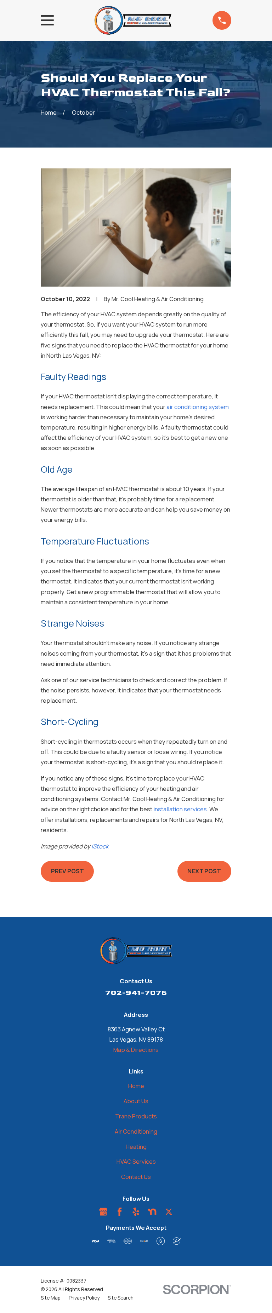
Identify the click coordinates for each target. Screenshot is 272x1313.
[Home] (133, 20)
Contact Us (136, 1177)
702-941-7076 (136, 992)
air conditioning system (197, 407)
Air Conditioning (136, 1131)
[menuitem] (50, 1298)
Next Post (204, 871)
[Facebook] (119, 1212)
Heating (136, 1146)
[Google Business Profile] (103, 1212)
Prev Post (67, 871)
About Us (136, 1101)
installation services (180, 809)
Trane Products (136, 1116)
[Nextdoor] (152, 1212)
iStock (99, 846)
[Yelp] (136, 1212)
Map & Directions (136, 1050)
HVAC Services (136, 1161)
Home (136, 1086)
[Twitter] (169, 1212)
